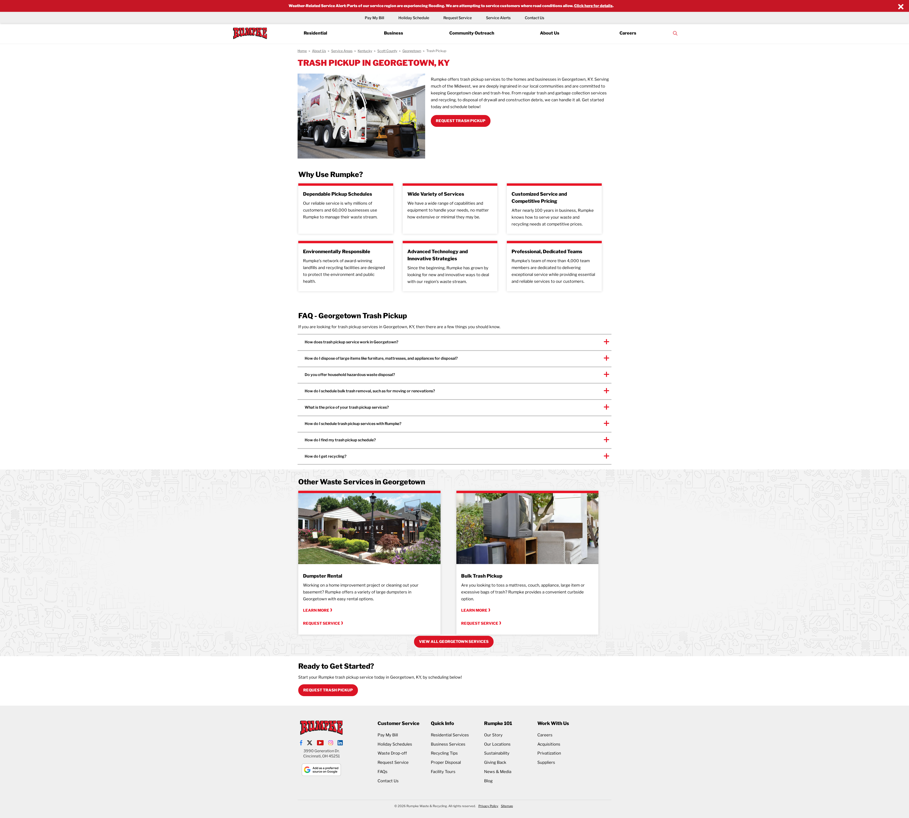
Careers (627, 33)
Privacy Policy (488, 806)
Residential (315, 33)
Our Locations (497, 744)
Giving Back (495, 762)
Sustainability (496, 753)
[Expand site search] (675, 33)
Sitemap (507, 806)
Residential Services (450, 735)
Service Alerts (498, 18)
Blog (488, 780)
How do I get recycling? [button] (326, 456)
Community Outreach (471, 33)
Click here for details (593, 6)
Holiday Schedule (413, 18)
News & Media (497, 771)
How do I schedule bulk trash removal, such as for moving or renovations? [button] (370, 391)
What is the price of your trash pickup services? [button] (347, 407)
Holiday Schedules (395, 744)
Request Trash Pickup (328, 690)
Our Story (493, 735)
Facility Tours (443, 771)
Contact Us (534, 18)
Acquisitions (548, 744)
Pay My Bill (374, 18)
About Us (549, 33)
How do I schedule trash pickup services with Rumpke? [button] (353, 423)
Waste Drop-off (392, 753)
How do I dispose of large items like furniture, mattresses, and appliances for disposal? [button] (381, 358)
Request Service (457, 18)
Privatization (549, 753)
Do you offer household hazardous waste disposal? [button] (350, 374)
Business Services (448, 744)
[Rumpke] (250, 33)
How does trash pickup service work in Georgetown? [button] (351, 342)
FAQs (383, 771)
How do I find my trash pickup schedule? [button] (340, 440)
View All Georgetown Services (454, 641)
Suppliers (546, 762)
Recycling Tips (444, 753)
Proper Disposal (446, 762)
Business (393, 33)
